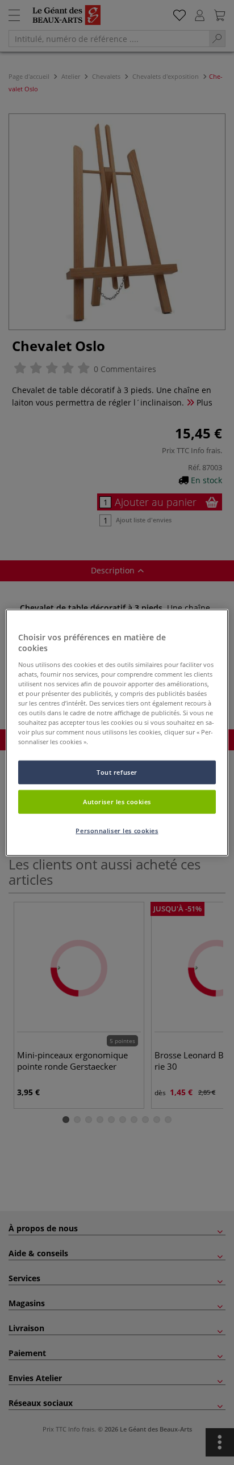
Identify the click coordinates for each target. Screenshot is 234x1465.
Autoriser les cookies (117, 801)
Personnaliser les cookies (117, 830)
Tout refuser (117, 772)
